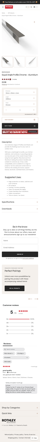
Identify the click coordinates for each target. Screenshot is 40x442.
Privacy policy (19, 434)
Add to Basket (9, 119)
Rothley (11, 425)
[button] (3, 7)
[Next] (36, 299)
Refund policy (9, 434)
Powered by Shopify (22, 425)
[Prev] (30, 299)
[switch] (27, 7)
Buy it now (8, 126)
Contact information (25, 438)
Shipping (4, 84)
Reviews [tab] (8, 343)
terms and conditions (28, 258)
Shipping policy (13, 438)
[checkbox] (7, 361)
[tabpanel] (20, 371)
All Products (11, 13)
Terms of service (29, 434)
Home (3, 13)
